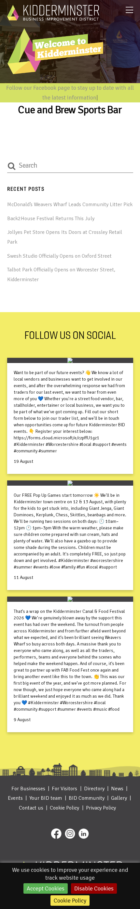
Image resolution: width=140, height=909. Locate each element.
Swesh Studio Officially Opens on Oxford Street (59, 256)
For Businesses (28, 788)
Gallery (119, 798)
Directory (94, 788)
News (117, 788)
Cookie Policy (70, 900)
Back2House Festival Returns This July (50, 218)
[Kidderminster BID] (53, 18)
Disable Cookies (94, 888)
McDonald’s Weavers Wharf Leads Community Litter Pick (70, 204)
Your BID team (45, 798)
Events (15, 798)
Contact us (31, 808)
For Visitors (64, 788)
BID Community (87, 798)
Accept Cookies (45, 888)
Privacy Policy (101, 808)
